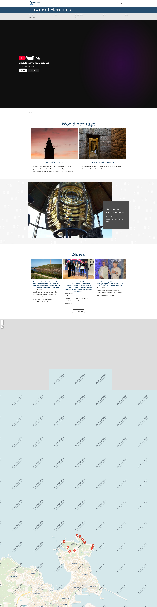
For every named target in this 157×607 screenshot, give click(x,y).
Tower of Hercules (50, 9)
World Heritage (32, 16)
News (104, 15)
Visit (56, 15)
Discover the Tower (79, 16)
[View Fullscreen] (2, 327)
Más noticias (79, 311)
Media (126, 15)
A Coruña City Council (68, 3)
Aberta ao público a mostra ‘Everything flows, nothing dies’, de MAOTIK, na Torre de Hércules (110, 284)
